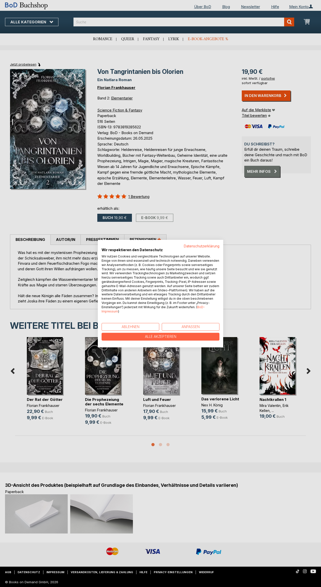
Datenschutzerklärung (201, 246)
